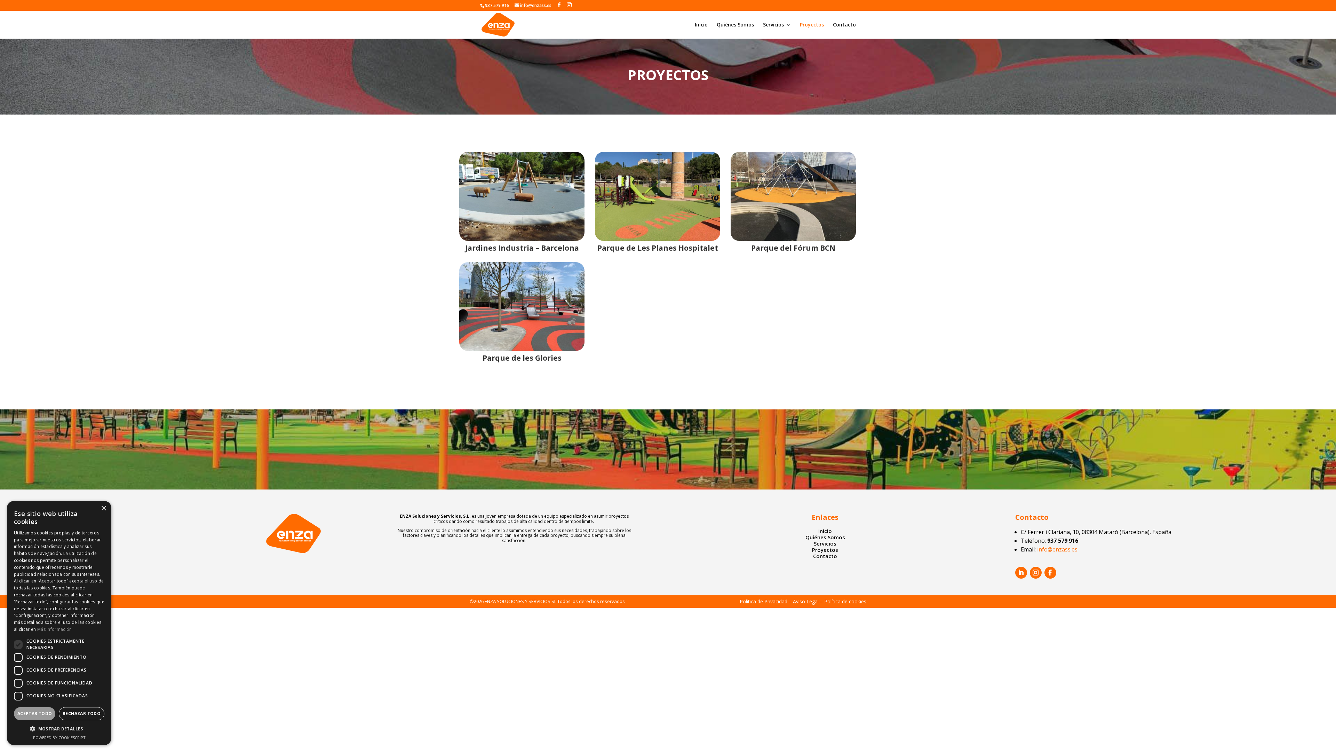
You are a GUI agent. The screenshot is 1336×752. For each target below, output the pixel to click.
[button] (59, 729)
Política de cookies (845, 601)
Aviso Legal (806, 601)
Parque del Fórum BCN (793, 248)
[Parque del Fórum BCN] (793, 196)
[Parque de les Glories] (521, 306)
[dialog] (59, 623)
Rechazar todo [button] (82, 713)
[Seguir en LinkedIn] (1021, 573)
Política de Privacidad (763, 601)
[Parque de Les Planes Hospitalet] (657, 196)
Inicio (701, 25)
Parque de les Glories (522, 358)
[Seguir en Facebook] (1050, 573)
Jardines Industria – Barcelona (522, 248)
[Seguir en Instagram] (1036, 573)
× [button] (103, 508)
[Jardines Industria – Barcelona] (521, 196)
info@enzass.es (1057, 549)
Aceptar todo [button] (34, 713)
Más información (54, 629)
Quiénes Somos (735, 25)
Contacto (844, 25)
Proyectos (812, 25)
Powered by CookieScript (59, 737)
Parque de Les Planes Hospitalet (657, 248)
